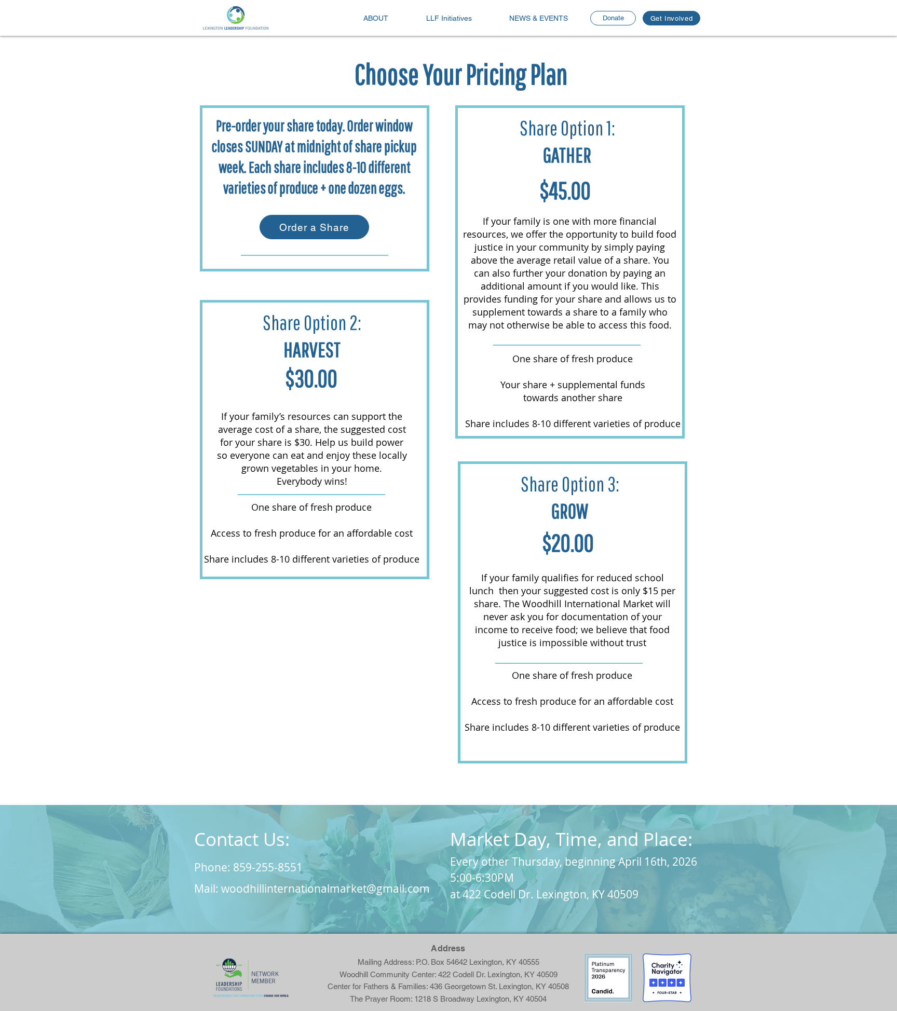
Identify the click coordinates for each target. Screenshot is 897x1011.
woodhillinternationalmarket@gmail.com (325, 888)
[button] (539, 18)
